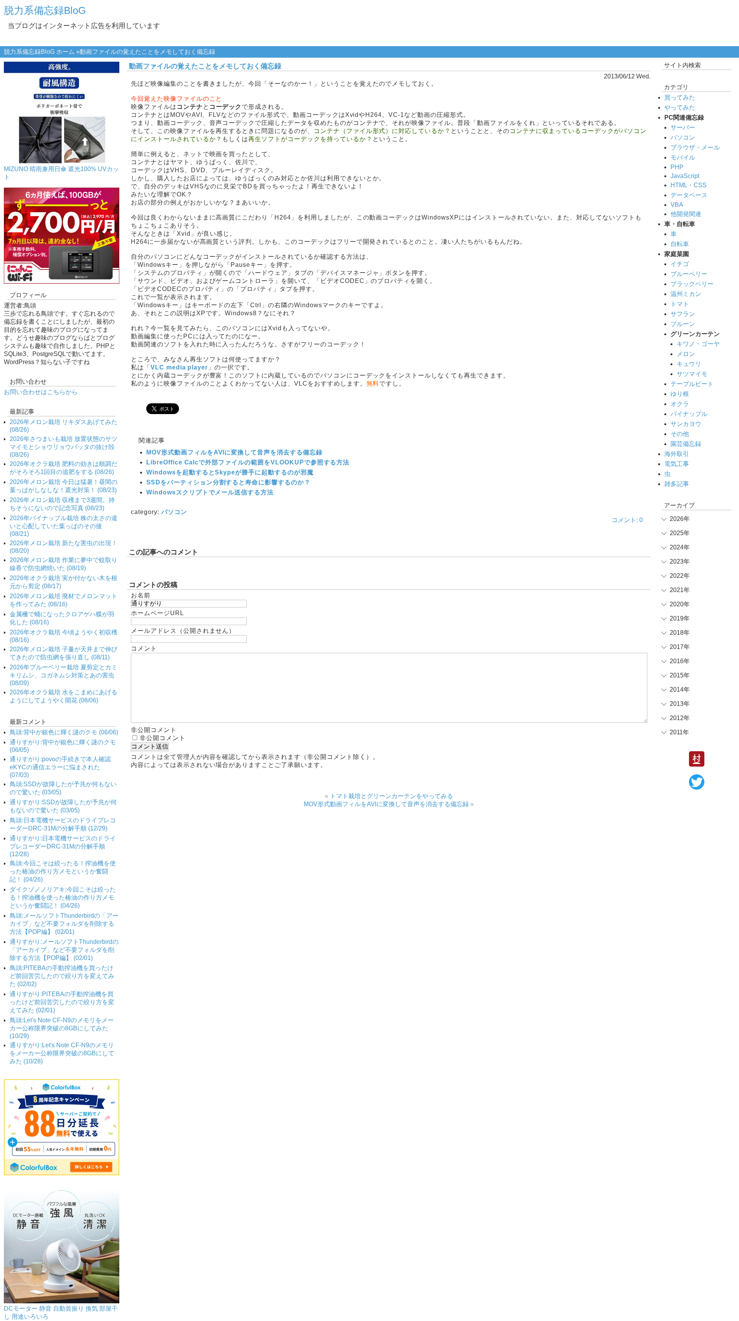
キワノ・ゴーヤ (698, 344)
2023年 (680, 561)
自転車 (679, 244)
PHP (677, 167)
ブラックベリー (692, 284)
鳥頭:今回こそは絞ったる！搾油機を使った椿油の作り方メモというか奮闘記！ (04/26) (63, 871)
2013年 (680, 703)
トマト (679, 304)
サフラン (682, 314)
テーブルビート (692, 384)
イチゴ (679, 264)
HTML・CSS (688, 185)
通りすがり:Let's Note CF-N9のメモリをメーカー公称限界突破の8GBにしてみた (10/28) (62, 1053)
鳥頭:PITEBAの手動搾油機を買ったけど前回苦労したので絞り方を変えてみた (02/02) (62, 976)
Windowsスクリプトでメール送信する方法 (210, 492)
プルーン (682, 324)
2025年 (680, 533)
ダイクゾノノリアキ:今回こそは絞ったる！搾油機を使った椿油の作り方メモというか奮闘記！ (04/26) (63, 897)
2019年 (680, 618)
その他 (679, 434)
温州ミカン (685, 294)
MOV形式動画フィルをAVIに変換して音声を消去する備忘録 (234, 452)
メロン (686, 354)
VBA (676, 204)
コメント (144, 648)
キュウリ (689, 364)
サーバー (682, 127)
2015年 (680, 675)
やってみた (679, 107)
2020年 (680, 604)
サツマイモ (692, 374)
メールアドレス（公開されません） (183, 630)
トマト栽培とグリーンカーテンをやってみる (391, 796)
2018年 (680, 632)
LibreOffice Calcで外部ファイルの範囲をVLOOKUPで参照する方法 (247, 462)
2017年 (680, 647)
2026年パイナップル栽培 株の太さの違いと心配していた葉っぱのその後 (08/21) (63, 526)
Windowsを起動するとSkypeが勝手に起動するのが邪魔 (230, 472)
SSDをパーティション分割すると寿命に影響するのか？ (228, 482)
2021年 (680, 590)
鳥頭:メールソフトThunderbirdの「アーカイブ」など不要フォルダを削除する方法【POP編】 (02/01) (64, 923)
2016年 (680, 661)
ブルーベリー (688, 274)
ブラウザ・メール (695, 147)
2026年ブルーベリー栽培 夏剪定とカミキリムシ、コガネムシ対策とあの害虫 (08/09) (63, 675)
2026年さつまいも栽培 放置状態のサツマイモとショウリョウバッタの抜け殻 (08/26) (63, 447)
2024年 (680, 547)
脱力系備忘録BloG (45, 10)
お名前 (140, 595)
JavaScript (684, 176)
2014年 (680, 689)
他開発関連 (685, 214)
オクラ (679, 404)
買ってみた (679, 97)
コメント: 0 (627, 520)
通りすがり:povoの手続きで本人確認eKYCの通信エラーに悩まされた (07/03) (60, 767)
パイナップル (688, 414)
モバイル (682, 157)
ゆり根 (679, 394)
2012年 (680, 718)
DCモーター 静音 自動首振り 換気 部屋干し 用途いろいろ (61, 1312)
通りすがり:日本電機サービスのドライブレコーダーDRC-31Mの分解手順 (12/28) (63, 846)
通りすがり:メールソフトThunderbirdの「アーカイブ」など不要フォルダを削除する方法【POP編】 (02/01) (64, 949)
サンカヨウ (685, 424)
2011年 (679, 732)
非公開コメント (163, 738)
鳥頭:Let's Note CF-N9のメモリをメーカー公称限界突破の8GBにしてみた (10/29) (62, 1028)
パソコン (174, 512)
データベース (688, 195)
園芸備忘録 (685, 444)
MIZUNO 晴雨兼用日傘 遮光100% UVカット (61, 173)
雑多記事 (676, 484)
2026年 (680, 519)
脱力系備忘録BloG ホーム (39, 51)
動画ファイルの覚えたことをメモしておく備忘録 (205, 66)
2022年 (680, 575)
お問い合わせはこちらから (41, 392)
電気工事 (676, 464)
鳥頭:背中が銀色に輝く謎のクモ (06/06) (64, 732)
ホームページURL (157, 613)
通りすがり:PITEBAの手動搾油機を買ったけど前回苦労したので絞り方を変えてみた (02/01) (62, 1002)
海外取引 (676, 454)
